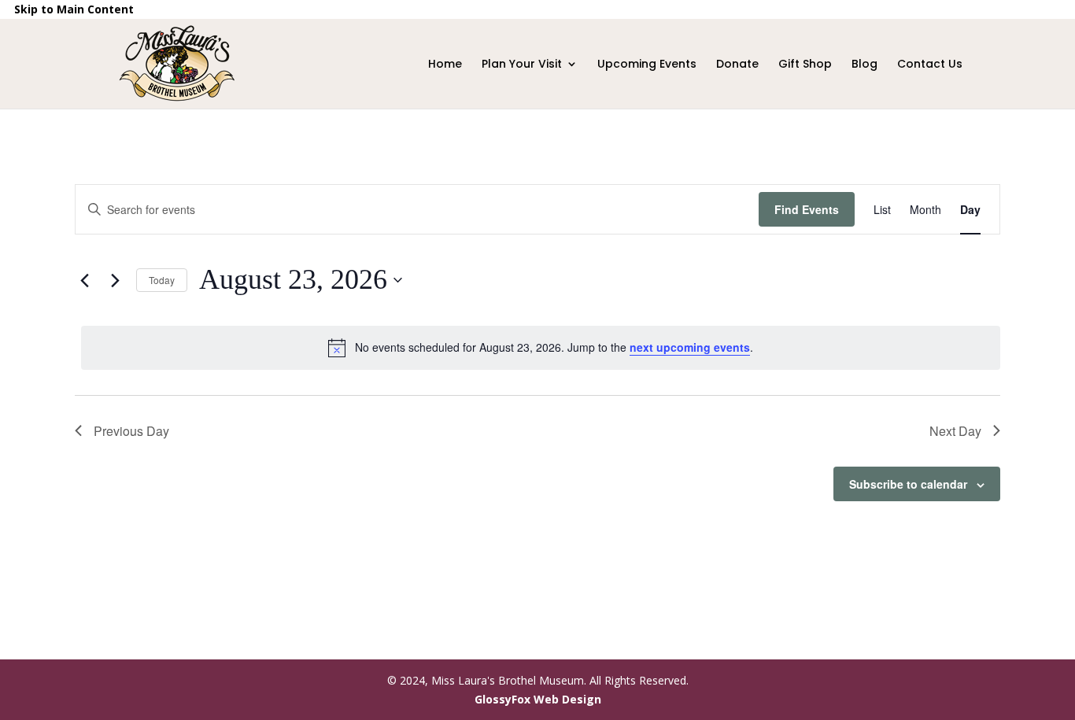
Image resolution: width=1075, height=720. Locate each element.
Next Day (955, 431)
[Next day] (114, 280)
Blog (864, 65)
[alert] (540, 348)
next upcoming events (690, 347)
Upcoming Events (646, 65)
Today (162, 279)
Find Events (806, 209)
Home (445, 65)
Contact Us (929, 65)
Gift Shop (805, 81)
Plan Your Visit (522, 65)
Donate (737, 65)
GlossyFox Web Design (538, 699)
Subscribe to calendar (908, 484)
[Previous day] (84, 280)
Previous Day (131, 431)
